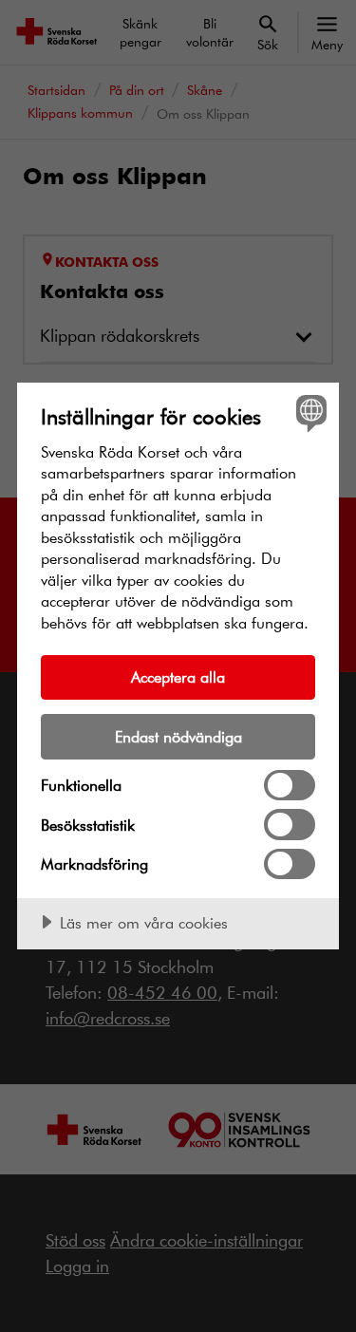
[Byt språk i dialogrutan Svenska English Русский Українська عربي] (309, 412)
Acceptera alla (178, 676)
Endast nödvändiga (178, 736)
